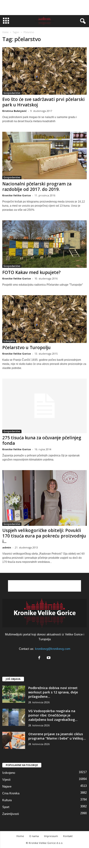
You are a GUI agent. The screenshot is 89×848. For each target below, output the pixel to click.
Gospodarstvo (11, 93)
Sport (5, 807)
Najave (6, 786)
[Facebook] (40, 658)
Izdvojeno (9, 341)
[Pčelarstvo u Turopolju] (44, 319)
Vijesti (6, 779)
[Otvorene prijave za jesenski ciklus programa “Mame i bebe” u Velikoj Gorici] (13, 740)
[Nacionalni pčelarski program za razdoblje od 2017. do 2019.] (44, 155)
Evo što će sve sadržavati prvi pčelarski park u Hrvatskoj (43, 102)
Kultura (7, 800)
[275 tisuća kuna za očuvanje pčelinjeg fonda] (44, 406)
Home (5, 32)
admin (6, 547)
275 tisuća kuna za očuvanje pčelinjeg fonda (41, 440)
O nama (34, 836)
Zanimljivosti (10, 814)
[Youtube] (49, 658)
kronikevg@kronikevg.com (52, 648)
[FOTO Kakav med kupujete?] (44, 244)
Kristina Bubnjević (14, 111)
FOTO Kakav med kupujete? (31, 272)
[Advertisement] (44, 7)
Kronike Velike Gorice (16, 195)
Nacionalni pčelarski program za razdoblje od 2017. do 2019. (36, 186)
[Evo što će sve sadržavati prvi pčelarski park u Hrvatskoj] (44, 71)
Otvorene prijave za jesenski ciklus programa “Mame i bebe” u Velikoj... (57, 736)
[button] (82, 21)
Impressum (51, 836)
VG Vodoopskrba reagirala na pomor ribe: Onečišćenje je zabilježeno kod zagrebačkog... (53, 715)
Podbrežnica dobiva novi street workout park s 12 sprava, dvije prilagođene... (53, 692)
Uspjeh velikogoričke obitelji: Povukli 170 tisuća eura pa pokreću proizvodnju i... (44, 535)
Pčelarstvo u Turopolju (26, 347)
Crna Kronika (10, 793)
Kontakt (68, 836)
